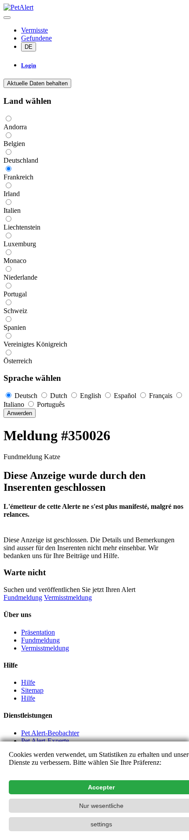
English (90, 395)
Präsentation (38, 632)
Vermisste (34, 30)
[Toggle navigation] (7, 17)
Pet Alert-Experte (45, 741)
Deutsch (26, 395)
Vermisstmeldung (68, 597)
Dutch (58, 395)
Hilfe (28, 682)
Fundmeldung (23, 597)
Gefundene (36, 38)
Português (50, 404)
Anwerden (19, 413)
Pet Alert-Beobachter (50, 733)
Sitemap (32, 690)
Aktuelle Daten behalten (37, 83)
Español (125, 395)
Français (160, 395)
